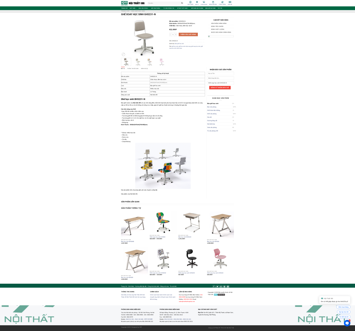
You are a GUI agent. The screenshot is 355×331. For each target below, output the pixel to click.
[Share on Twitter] (217, 286)
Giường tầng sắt (212, 120)
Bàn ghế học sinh (210, 8)
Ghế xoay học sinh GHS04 (157, 237)
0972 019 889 (148, 319)
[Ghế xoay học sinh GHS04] (163, 222)
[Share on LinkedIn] (228, 286)
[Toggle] (233, 107)
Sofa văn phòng (212, 127)
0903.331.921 (187, 319)
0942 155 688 (139, 319)
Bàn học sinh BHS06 (213, 241)
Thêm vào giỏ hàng (188, 34)
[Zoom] (123, 54)
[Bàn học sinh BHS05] (134, 260)
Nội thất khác (211, 124)
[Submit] (182, 3)
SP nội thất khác (182, 8)
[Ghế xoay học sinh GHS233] (191, 258)
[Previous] (124, 37)
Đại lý (197, 4)
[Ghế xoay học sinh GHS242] (220, 258)
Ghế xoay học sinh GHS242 (215, 273)
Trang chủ (124, 8)
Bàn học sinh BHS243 (184, 237)
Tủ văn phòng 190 (168, 8)
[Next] (163, 37)
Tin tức (220, 8)
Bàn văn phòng (143, 8)
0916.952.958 (178, 319)
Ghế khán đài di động (197, 8)
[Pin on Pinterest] (224, 286)
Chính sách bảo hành (156, 295)
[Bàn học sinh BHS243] (191, 222)
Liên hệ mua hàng (140, 297)
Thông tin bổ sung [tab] (132, 68)
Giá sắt (209, 117)
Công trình (222, 4)
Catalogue (204, 4)
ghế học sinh (175, 46)
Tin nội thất (173, 286)
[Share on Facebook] (214, 286)
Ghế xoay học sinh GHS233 (186, 273)
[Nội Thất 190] (133, 3)
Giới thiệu (190, 4)
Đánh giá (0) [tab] (144, 68)
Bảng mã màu (213, 4)
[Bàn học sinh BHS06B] (134, 224)
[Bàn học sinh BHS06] (220, 224)
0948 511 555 (130, 319)
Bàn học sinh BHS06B (127, 241)
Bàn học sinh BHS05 (127, 277)
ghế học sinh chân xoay (185, 46)
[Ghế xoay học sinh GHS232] (163, 258)
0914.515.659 (168, 319)
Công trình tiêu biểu (153, 286)
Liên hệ (230, 4)
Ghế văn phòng (155, 8)
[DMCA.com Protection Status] (219, 294)
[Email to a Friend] (221, 286)
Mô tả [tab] (123, 68)
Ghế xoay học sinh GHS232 (158, 273)
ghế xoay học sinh (195, 46)
